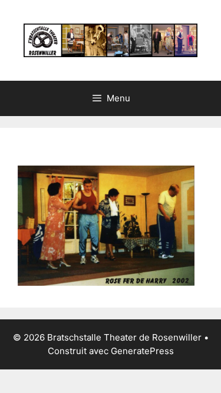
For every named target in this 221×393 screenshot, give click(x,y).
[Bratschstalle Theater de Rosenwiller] (110, 39)
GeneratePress (142, 350)
